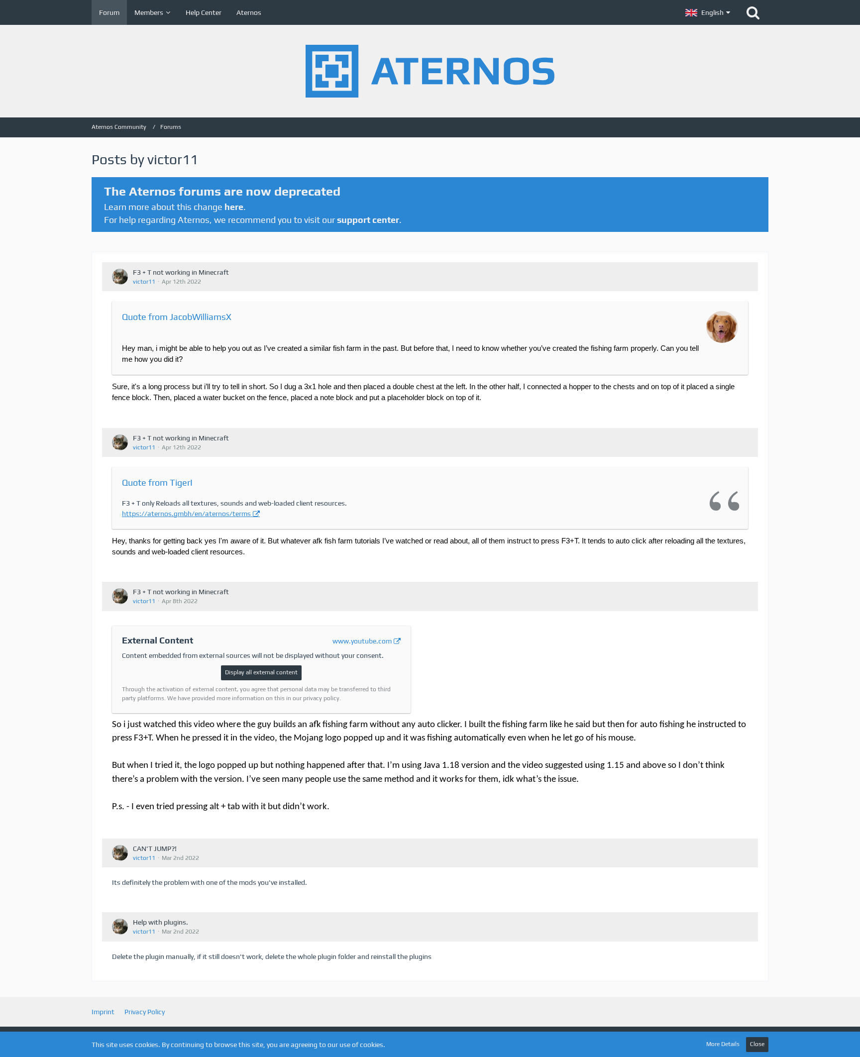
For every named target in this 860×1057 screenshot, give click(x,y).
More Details (723, 1044)
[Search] (753, 12)
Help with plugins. (160, 922)
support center (368, 219)
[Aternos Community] (430, 71)
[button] (708, 12)
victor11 (144, 281)
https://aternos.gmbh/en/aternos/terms (186, 514)
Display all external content (261, 672)
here (233, 207)
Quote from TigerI (157, 482)
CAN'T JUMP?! (155, 848)
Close (757, 1044)
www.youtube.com (362, 641)
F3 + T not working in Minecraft (181, 272)
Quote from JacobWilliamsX (176, 317)
